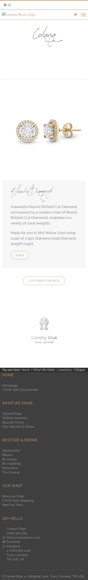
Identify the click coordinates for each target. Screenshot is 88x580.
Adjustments (11, 450)
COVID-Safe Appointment (20, 389)
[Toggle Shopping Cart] (75, 14)
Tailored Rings (12, 413)
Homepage (10, 385)
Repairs (7, 455)
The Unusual (11, 472)
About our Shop (13, 496)
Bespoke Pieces (13, 422)
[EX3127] (44, 90)
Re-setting (9, 459)
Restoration (10, 468)
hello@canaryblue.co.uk (23, 537)
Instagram (14, 546)
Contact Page (16, 528)
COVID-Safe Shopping (18, 500)
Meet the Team (12, 505)
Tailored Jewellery (15, 418)
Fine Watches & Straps (18, 426)
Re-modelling (11, 463)
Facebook (13, 541)
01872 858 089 (17, 533)
